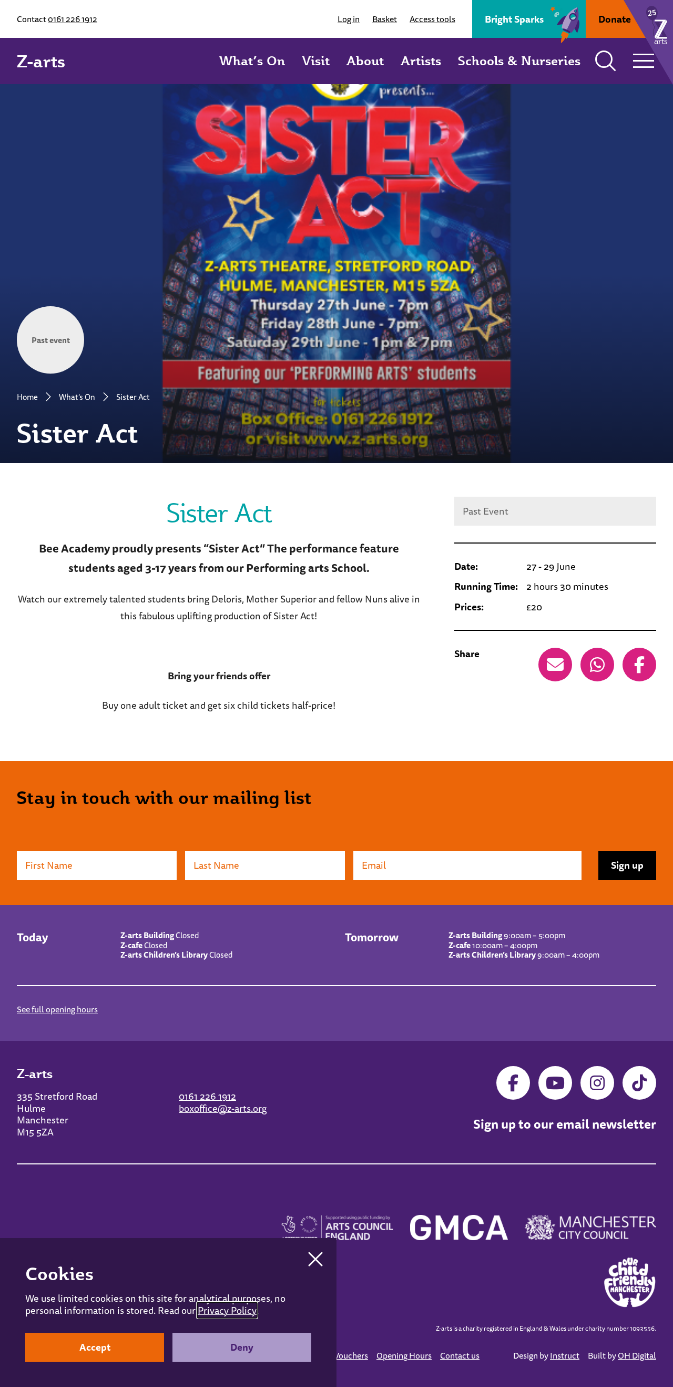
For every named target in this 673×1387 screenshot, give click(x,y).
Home (27, 396)
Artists (421, 60)
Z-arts (41, 61)
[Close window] (315, 1259)
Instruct (564, 1355)
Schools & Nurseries (519, 60)
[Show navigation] (643, 61)
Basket (384, 19)
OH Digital (637, 1355)
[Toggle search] (605, 61)
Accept (94, 1347)
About (365, 60)
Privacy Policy (227, 1310)
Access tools (432, 19)
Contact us (460, 1355)
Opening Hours (404, 1355)
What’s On (252, 60)
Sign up (627, 865)
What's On (77, 396)
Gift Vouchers (343, 1355)
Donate (614, 19)
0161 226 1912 (72, 19)
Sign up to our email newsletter (564, 1124)
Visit (316, 60)
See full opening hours (57, 1009)
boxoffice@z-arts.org (223, 1108)
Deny (241, 1347)
